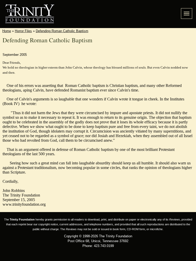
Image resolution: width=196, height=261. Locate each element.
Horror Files (23, 31)
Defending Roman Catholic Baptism (62, 31)
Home (6, 31)
